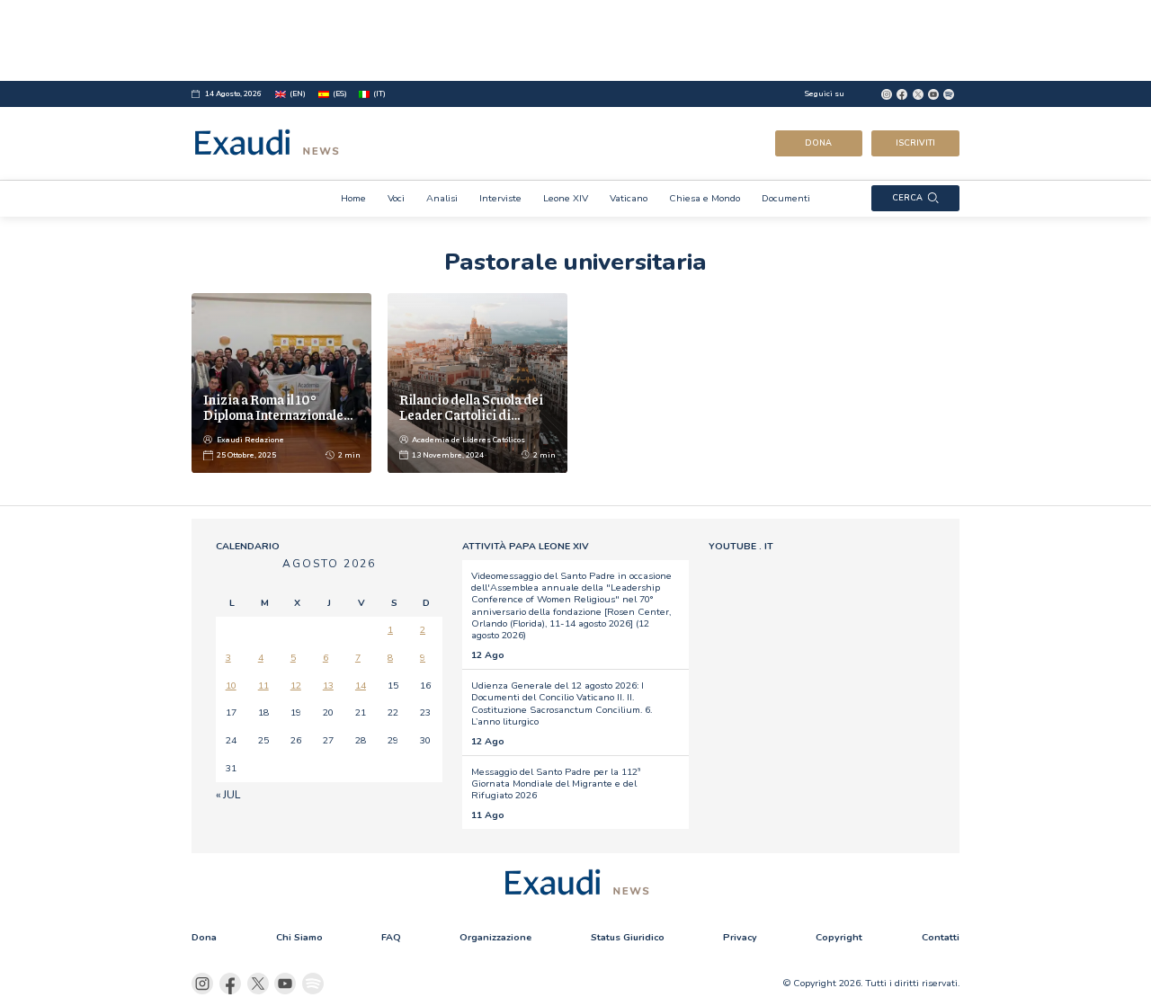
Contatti (940, 937)
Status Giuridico (628, 937)
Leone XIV (565, 198)
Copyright (839, 937)
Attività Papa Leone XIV (525, 546)
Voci (396, 198)
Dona (818, 143)
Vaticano (628, 198)
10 (231, 685)
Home (353, 198)
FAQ (391, 937)
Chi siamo (299, 937)
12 (295, 685)
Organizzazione (495, 937)
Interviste (500, 198)
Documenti (786, 198)
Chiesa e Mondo (704, 198)
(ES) (340, 94)
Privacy (740, 937)
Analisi (442, 198)
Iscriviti (915, 143)
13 (328, 685)
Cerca (907, 197)
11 (263, 685)
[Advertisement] (575, 40)
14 (360, 685)
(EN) (298, 94)
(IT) (379, 94)
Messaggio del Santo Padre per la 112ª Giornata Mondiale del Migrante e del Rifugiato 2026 (555, 784)
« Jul (228, 795)
